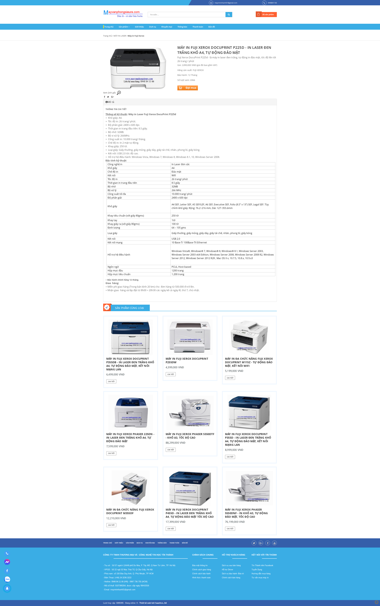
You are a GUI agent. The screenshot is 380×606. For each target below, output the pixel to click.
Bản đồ (211, 26)
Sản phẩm (123, 26)
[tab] (190, 102)
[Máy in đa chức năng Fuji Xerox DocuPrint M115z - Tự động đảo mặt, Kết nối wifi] (249, 337)
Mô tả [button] (111, 102)
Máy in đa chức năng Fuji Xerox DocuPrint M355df (130, 511)
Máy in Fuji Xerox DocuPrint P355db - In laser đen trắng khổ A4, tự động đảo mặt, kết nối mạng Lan (130, 364)
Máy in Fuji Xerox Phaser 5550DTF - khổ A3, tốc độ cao (190, 435)
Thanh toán (198, 26)
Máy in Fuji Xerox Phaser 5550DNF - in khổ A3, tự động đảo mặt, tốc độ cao (246, 513)
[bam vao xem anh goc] (138, 67)
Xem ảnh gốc (110, 92)
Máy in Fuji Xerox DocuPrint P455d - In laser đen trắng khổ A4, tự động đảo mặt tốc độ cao (190, 513)
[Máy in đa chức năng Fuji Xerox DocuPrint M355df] (130, 488)
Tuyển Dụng (257, 569)
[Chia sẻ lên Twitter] (108, 96)
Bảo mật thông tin (200, 565)
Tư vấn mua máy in (260, 577)
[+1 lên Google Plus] (112, 96)
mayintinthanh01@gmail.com (226, 3)
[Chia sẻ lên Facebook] (105, 96)
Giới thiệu (139, 26)
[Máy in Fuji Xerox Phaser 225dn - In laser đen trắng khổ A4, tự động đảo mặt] (130, 412)
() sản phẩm (268, 14)
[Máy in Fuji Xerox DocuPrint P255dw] (190, 337)
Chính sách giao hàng (201, 569)
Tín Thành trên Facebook (262, 565)
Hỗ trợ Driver (227, 569)
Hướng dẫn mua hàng (261, 573)
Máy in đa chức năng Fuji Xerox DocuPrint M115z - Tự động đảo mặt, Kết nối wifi (249, 362)
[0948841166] (7, 553)
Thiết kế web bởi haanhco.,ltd (153, 603)
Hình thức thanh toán (201, 577)
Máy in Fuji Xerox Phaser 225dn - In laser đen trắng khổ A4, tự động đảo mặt (130, 437)
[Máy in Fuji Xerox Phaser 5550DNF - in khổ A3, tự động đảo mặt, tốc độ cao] (249, 488)
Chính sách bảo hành (201, 573)
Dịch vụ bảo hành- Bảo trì (233, 573)
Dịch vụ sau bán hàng (231, 565)
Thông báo (182, 26)
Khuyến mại (166, 26)
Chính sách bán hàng (231, 577)
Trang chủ (108, 26)
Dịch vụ (152, 26)
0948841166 (272, 3)
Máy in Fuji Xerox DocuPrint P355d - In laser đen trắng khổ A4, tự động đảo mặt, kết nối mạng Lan (248, 439)
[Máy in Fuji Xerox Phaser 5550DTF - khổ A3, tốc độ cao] (190, 412)
